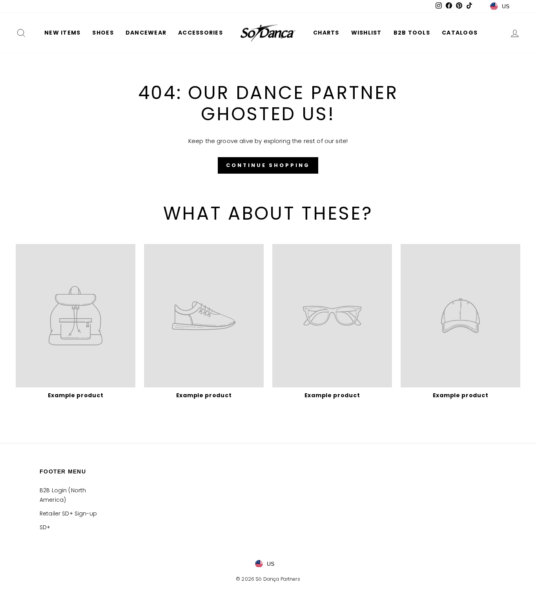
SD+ (45, 527)
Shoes (102, 33)
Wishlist (366, 33)
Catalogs (460, 33)
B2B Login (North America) (63, 495)
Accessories (200, 33)
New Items (62, 33)
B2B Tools (412, 33)
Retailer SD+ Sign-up (68, 513)
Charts (326, 33)
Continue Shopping (268, 165)
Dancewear (146, 33)
